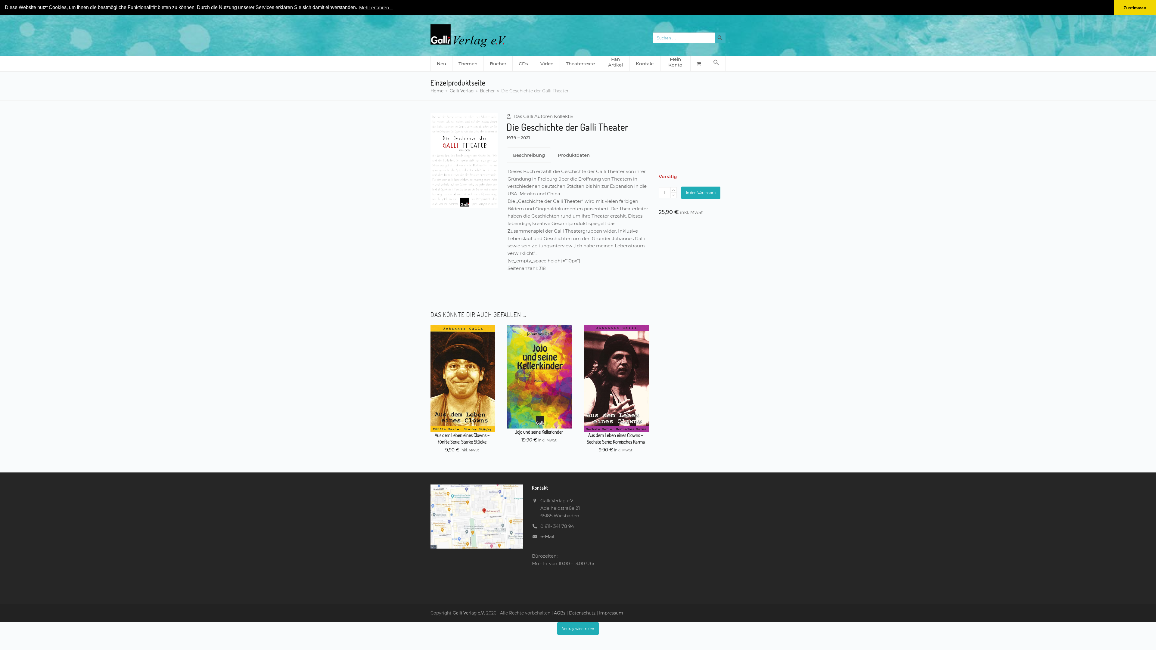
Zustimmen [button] (1134, 7)
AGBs (560, 613)
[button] (716, 63)
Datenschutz (582, 613)
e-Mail (547, 536)
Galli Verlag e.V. (469, 613)
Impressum (611, 613)
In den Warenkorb (701, 192)
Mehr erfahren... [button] (376, 7)
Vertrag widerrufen (578, 628)
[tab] (529, 155)
